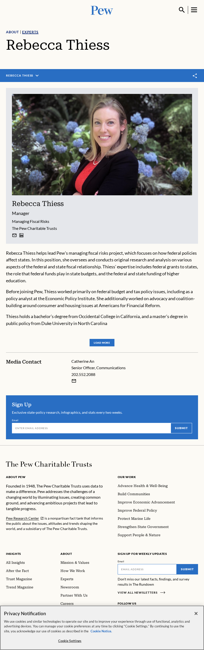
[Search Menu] (182, 10)
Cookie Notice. (101, 631)
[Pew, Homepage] (102, 10)
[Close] (196, 613)
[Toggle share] (195, 75)
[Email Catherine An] (73, 380)
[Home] (49, 464)
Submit (181, 428)
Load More (102, 342)
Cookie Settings (70, 641)
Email (15, 420)
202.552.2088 (83, 374)
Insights (13, 554)
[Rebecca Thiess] (14, 235)
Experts (30, 32)
